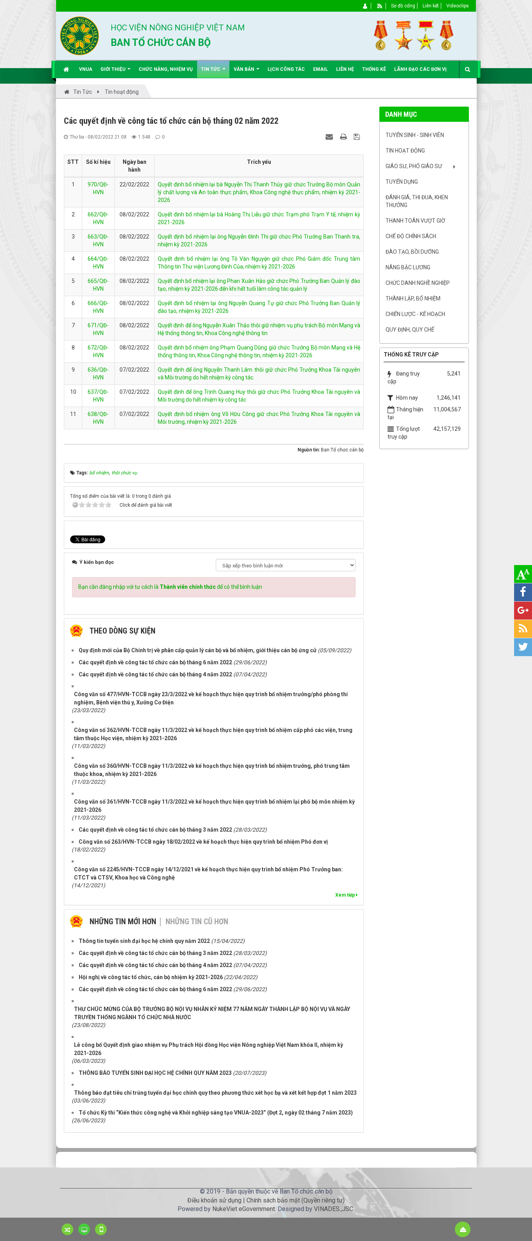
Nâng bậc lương (408, 267)
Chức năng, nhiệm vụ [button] (166, 69)
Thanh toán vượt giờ (415, 221)
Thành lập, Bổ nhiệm (413, 298)
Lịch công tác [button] (286, 69)
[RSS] (380, 6)
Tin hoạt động (405, 150)
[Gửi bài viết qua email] (330, 136)
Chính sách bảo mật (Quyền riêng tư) (296, 1200)
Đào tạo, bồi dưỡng (412, 252)
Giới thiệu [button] (113, 69)
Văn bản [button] (244, 69)
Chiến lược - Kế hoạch (415, 314)
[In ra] (344, 136)
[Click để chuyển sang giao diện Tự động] (67, 1229)
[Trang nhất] (67, 69)
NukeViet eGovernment (243, 1209)
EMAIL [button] (320, 69)
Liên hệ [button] (345, 69)
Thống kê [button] (374, 69)
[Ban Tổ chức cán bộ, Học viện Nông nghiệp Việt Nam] (79, 35)
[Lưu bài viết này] (358, 136)
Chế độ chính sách (411, 236)
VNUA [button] (85, 69)
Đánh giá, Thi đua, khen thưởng (417, 201)
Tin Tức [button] (211, 69)
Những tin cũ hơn (197, 921)
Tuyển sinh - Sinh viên (415, 135)
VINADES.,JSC (333, 1209)
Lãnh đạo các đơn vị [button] (420, 69)
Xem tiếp (345, 895)
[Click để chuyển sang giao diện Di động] (101, 1229)
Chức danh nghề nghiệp (418, 283)
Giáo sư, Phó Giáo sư (414, 166)
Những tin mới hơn (123, 921)
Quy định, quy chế (410, 329)
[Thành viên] (365, 6)
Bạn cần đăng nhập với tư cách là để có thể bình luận (170, 587)
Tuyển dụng (402, 182)
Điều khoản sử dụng (214, 1200)
